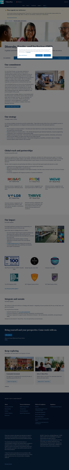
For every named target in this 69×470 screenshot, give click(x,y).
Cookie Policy (28, 52)
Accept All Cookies (47, 55)
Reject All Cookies (39, 55)
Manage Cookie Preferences (23, 55)
